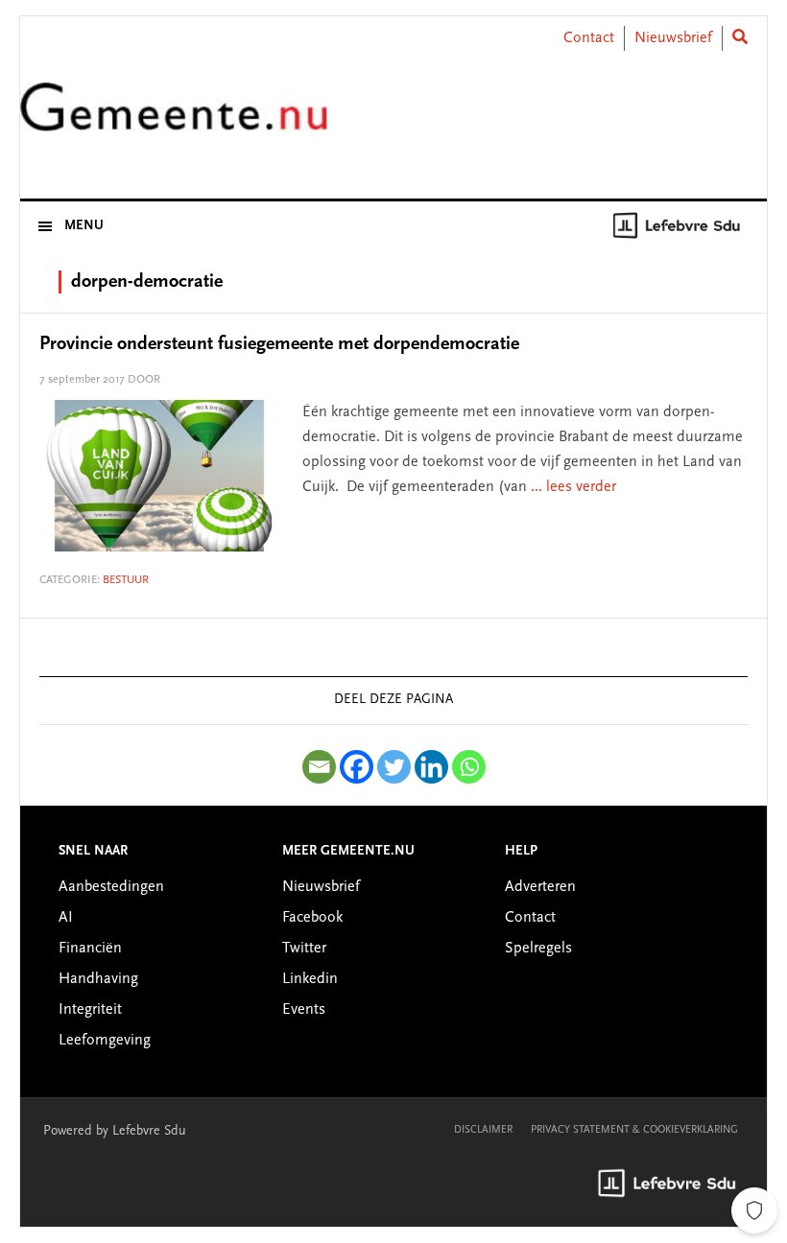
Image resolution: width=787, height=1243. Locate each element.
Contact (588, 38)
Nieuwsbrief (673, 38)
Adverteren (540, 887)
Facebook (312, 918)
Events (303, 1010)
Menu (84, 226)
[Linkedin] (431, 767)
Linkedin (310, 979)
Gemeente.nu (173, 118)
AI (66, 918)
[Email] (319, 767)
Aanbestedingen (111, 887)
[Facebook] (356, 767)
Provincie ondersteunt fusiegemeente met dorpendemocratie (279, 344)
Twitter (304, 948)
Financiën (90, 948)
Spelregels (538, 948)
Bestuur (126, 580)
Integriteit (90, 1010)
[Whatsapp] (469, 767)
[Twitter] (394, 767)
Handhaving (98, 979)
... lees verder (573, 487)
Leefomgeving (105, 1040)
